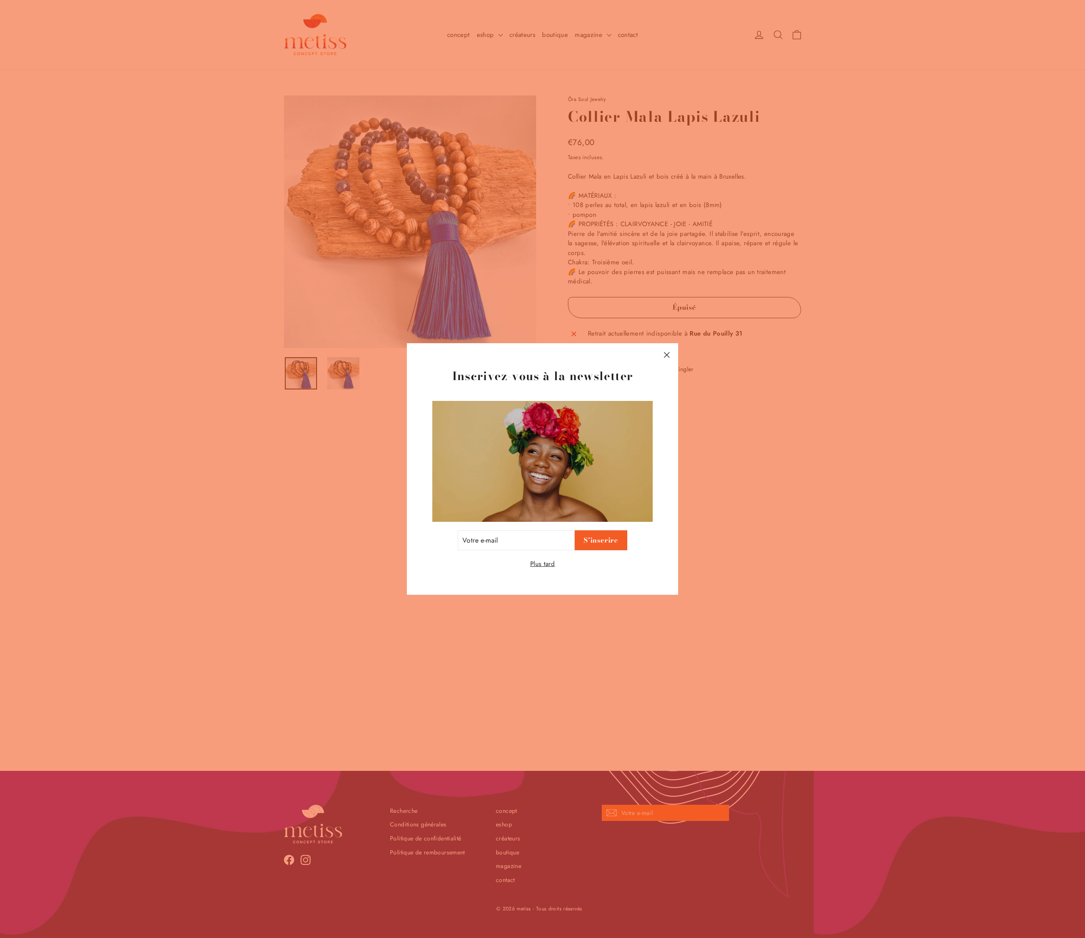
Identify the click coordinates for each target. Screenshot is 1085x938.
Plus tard (542, 563)
